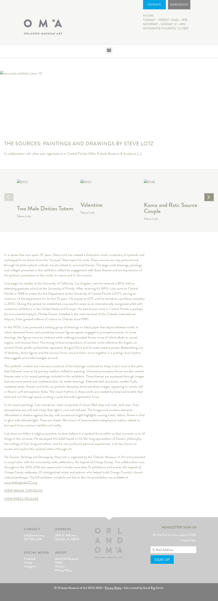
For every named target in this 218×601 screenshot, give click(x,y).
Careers (60, 566)
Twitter (28, 562)
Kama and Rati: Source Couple (170, 208)
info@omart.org (34, 535)
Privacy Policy (63, 570)
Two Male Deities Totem (45, 208)
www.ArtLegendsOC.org (20, 482)
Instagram (30, 566)
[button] (109, 50)
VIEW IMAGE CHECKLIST (23, 490)
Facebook (30, 559)
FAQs (58, 562)
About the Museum (67, 559)
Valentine (91, 204)
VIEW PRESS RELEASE (21, 498)
